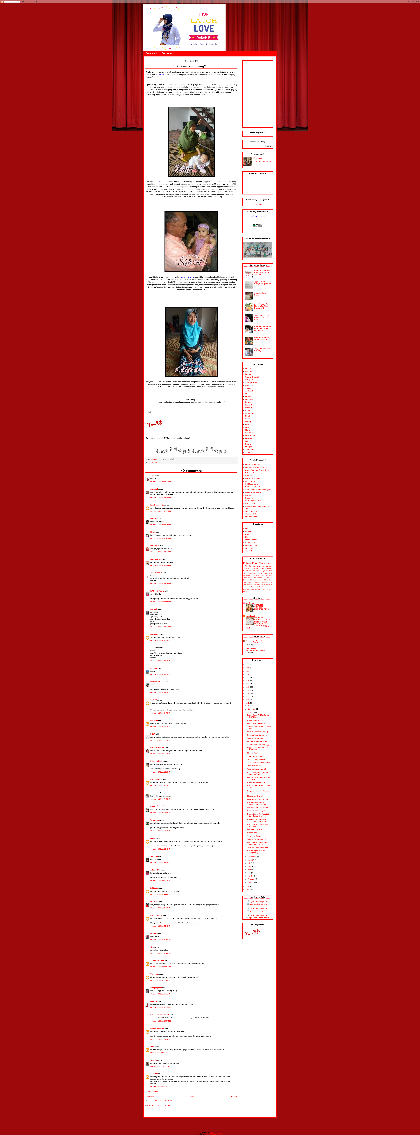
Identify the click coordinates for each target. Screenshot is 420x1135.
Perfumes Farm (156, 915)
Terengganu (249, 449)
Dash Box (248, 476)
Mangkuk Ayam (267, 582)
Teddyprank (264, 571)
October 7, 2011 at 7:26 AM (160, 1039)
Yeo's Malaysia (267, 589)
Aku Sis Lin (249, 603)
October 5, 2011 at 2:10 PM (160, 740)
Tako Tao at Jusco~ (254, 766)
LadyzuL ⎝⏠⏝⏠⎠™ (157, 806)
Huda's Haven (250, 385)
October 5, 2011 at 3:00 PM (160, 831)
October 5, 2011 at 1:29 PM (160, 661)
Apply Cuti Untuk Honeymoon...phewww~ (263, 283)
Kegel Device (267, 568)
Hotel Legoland (250, 495)
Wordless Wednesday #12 (256, 811)
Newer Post (150, 1096)
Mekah (247, 416)
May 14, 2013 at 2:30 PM (159, 1087)
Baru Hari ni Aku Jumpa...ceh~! (258, 799)
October (251, 712)
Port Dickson (250, 433)
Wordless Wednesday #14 (256, 738)
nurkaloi (153, 609)
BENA (152, 734)
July (249, 863)
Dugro (262, 575)
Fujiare (245, 577)
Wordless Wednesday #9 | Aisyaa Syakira (262, 338)
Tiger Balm (246, 589)
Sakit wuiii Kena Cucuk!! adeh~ (258, 808)
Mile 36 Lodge (250, 504)
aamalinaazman (156, 573)
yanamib (153, 1060)
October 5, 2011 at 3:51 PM (160, 862)
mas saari (154, 489)
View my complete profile (262, 161)
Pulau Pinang (250, 435)
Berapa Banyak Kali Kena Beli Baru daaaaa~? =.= (258, 815)
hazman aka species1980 (159, 1015)
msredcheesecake (157, 1028)
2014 (248, 693)
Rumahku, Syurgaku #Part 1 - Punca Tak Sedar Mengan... (258, 820)
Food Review (259, 563)
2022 (248, 668)
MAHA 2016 (257, 582)
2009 (248, 889)
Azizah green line (157, 960)
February (251, 879)
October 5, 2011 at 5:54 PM (160, 926)
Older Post (233, 1096)
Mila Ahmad (154, 546)
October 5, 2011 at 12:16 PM (160, 497)
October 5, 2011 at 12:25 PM (160, 538)
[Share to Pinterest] (172, 459)
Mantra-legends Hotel (253, 501)
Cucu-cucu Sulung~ (254, 836)
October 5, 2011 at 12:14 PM (160, 482)
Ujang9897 (154, 668)
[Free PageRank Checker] (257, 227)
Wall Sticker (249, 551)
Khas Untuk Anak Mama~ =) (257, 732)
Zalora (245, 591)
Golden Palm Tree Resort (254, 487)
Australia (248, 368)
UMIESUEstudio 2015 (215, 1134)
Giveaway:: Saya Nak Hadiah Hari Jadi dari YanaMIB (262, 272)
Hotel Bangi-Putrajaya (253, 492)
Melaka (247, 419)
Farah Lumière (250, 616)
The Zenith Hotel (251, 514)
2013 (248, 697)
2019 (248, 677)
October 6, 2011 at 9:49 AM (160, 994)
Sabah (247, 441)
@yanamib (258, 204)
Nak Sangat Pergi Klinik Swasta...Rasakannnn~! (256, 803)
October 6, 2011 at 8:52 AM (160, 980)
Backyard (248, 531)
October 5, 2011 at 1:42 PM (160, 693)
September (252, 857)
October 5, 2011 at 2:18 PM (160, 772)
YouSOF (153, 700)
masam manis (250, 648)
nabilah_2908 (155, 870)
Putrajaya (248, 438)
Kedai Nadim (257, 580)
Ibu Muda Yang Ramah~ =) (257, 735)
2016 (248, 687)
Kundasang (249, 399)
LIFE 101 (214, 1132)
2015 (248, 690)
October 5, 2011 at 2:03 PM (160, 727)
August (250, 860)
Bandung (248, 371)
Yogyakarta (249, 452)
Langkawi (248, 402)
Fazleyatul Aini (156, 559)
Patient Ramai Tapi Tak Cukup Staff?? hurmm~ (258, 716)
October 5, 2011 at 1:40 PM (160, 674)
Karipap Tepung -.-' (254, 833)
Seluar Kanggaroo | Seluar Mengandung (256, 852)
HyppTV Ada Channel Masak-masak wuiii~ (258, 749)
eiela (152, 947)
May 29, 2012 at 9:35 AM (159, 1053)
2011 (247, 703)
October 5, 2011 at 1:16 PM (160, 640)
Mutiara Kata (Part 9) (254, 829)
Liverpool (248, 408)
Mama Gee (154, 1001)
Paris (247, 424)
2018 (248, 681)
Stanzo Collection (255, 587)
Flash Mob (268, 575)
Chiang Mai (249, 380)
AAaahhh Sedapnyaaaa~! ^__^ (258, 745)
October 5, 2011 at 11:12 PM (160, 940)
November (252, 709)
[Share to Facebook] (170, 459)
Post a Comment (154, 1091)
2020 (248, 674)
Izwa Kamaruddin (157, 505)
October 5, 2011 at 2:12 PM (160, 754)
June (250, 866)
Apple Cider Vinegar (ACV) (258, 573)
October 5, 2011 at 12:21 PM (160, 525)
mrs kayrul (154, 902)
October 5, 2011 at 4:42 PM (160, 894)
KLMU (250, 580)
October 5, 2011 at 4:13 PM (160, 881)
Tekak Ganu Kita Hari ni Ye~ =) (258, 756)
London (247, 410)
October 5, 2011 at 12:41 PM (160, 602)
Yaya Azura (154, 820)
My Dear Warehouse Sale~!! (257, 741)
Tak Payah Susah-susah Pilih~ (258, 847)
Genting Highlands (251, 382)
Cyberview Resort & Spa (254, 473)
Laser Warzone (248, 582)
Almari (247, 528)
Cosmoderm (255, 575)
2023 (248, 665)
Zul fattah (154, 888)
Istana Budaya (255, 568)
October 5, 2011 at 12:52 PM (160, 627)
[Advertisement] (257, 94)
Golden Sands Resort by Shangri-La (258, 490)
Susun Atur (249, 548)
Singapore (248, 447)
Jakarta (248, 388)
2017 (248, 684)
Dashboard (151, 53)
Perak (247, 427)
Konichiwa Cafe (267, 580)
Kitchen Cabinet (250, 540)
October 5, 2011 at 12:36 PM (160, 584)
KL (246, 394)
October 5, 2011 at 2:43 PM (160, 799)
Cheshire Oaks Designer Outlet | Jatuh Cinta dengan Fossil (263, 328)
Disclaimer (167, 53)
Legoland (248, 405)
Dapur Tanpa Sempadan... (255, 641)
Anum (152, 475)
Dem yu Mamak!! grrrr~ (255, 720)
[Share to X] (168, 459)
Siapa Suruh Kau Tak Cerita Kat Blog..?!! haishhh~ (261, 317)
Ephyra (247, 563)
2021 (248, 671)
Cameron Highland (252, 377)
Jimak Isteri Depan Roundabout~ (259, 762)
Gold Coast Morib (251, 484)
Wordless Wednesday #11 (256, 839)
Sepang (248, 444)
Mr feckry (154, 933)
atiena (152, 1046)
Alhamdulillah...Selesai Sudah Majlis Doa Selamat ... (257, 843)
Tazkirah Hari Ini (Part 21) (256, 759)
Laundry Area (250, 542)
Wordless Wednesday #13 (256, 769)
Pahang (248, 422)
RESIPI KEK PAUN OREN (254, 643)
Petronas (256, 571)
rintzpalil (153, 793)
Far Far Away (250, 481)
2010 (248, 886)
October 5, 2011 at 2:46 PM (160, 813)
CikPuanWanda (156, 779)
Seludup (269, 566)
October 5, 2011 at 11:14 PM (160, 953)
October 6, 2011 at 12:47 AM (160, 967)
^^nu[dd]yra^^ (156, 988)
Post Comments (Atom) (163, 1100)
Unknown (154, 720)
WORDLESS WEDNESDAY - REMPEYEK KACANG (261, 607)
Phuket (247, 430)
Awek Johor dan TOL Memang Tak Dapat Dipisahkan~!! (261, 306)
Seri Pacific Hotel (251, 511)
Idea (246, 537)
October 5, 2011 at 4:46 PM (160, 908)
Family (154, 462)
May (249, 869)
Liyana (152, 532)
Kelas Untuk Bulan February (255, 650)
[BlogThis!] (166, 459)
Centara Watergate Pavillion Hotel (257, 470)
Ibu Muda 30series (157, 682)
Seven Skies (251, 584)
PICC (244, 584)
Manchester (249, 413)
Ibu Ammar (154, 634)
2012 (248, 700)
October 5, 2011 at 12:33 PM (160, 552)
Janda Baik (249, 391)
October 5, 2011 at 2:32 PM (160, 785)
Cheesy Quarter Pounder (256, 782)
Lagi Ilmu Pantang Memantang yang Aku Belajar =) (258, 773)
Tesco (270, 587)
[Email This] (164, 459)
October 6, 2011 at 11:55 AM (160, 1007)
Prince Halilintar (156, 761)
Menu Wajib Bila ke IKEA (256, 723)
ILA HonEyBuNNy (157, 591)
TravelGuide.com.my (256, 589)
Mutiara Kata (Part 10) (255, 796)
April (249, 873)
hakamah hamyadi (157, 747)
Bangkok (248, 374)
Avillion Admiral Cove (252, 464)
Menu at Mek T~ (253, 753)
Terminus (265, 587)
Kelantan (248, 396)
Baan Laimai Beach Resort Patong (257, 467)
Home (192, 1096)
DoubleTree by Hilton (252, 478)
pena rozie (154, 518)
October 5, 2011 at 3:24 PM (160, 849)
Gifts (247, 534)
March (250, 876)
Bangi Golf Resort (258, 566)
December (252, 706)
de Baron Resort (251, 517)
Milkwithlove (247, 571)
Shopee (263, 584)
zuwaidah (154, 856)
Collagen (246, 568)
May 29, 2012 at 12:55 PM (159, 1066)
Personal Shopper (251, 545)
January (251, 882)
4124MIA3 (154, 1074)
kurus (152, 838)
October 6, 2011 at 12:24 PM (160, 1021)
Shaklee (257, 584)
